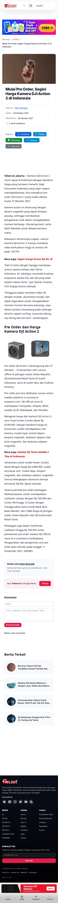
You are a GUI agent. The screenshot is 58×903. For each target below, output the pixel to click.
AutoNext (24, 830)
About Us (5, 872)
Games (23, 838)
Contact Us (15, 872)
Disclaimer (33, 872)
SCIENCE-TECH (8, 834)
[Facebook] (10, 802)
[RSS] (31, 802)
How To (23, 822)
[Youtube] (26, 802)
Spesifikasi (43, 826)
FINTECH (5, 830)
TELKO (4, 818)
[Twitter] (20, 802)
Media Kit (24, 872)
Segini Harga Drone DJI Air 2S (35, 259)
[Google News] (4, 802)
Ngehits (23, 826)
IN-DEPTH (6, 822)
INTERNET (6, 838)
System (39, 5)
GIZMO (16, 39)
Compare (42, 822)
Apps (23, 834)
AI (3, 814)
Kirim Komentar (12, 625)
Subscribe (29, 861)
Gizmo (23, 814)
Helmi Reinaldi (21, 108)
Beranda (6, 39)
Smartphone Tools (46, 814)
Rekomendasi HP (45, 818)
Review (23, 818)
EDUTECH (6, 826)
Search (42, 830)
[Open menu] (30, 5)
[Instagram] (15, 802)
